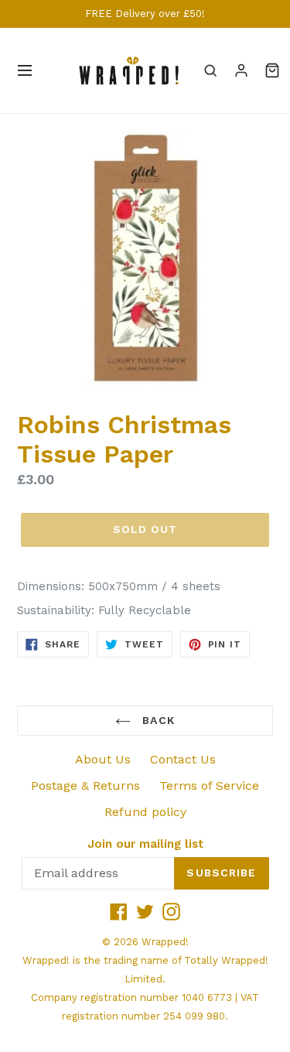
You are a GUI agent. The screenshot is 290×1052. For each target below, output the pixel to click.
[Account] (241, 70)
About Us (103, 759)
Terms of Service (209, 785)
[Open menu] (24, 70)
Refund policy (145, 811)
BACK (156, 720)
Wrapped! (165, 942)
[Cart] (272, 70)
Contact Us (183, 759)
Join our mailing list (145, 844)
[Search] (210, 70)
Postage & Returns (85, 785)
